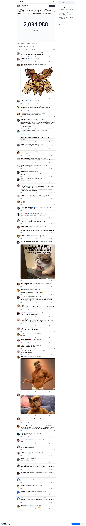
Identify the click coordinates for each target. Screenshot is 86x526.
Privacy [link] (59, 22)
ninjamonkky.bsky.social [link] (26, 283)
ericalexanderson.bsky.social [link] (27, 472)
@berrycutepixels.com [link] (32, 319)
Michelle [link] (22, 465)
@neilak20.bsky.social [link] (36, 220)
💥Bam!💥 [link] (23, 485)
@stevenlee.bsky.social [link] (34, 130)
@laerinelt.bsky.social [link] (29, 171)
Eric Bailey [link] (23, 439)
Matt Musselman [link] (24, 226)
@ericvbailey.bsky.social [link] (31, 439)
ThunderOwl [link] (23, 394)
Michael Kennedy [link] (24, 497)
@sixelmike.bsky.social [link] (31, 119)
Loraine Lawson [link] (24, 165)
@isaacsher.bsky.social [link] (44, 106)
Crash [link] (21, 312)
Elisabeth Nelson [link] (24, 158)
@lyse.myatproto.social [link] (28, 201)
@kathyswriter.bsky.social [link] (44, 418)
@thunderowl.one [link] (31, 394)
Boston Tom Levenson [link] (26, 207)
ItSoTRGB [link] (22, 296)
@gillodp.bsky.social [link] (35, 491)
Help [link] (66, 22)
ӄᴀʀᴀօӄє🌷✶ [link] (23, 319)
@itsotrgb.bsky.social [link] (30, 296)
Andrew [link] (22, 185)
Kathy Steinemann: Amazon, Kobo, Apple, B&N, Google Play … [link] (30, 418)
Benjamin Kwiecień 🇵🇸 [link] (26, 328)
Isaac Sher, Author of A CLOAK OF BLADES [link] (30, 106)
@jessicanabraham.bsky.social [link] (38, 425)
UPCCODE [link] (23, 452)
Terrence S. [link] (23, 458)
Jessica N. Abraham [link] (25, 425)
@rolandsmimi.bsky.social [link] (31, 465)
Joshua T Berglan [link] (24, 195)
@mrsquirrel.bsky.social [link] (44, 241)
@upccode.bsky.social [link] (31, 452)
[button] (18, 2)
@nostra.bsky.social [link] (32, 446)
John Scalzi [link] (23, 58)
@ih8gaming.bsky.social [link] (29, 433)
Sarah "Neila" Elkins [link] (25, 220)
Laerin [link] (22, 171)
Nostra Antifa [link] (23, 446)
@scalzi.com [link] (30, 58)
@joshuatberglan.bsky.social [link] (36, 195)
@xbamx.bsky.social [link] (30, 485)
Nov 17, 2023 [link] (38, 394)
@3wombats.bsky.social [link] (31, 235)
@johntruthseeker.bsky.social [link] (33, 458)
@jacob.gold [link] (29, 151)
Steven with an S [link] (24, 130)
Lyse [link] (21, 201)
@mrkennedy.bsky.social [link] (35, 497)
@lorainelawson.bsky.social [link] (35, 165)
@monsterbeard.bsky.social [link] (29, 52)
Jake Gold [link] (23, 151)
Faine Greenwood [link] (25, 64)
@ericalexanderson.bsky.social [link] (41, 472)
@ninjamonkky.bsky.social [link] (39, 283)
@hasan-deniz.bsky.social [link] (39, 479)
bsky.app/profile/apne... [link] (25, 134)
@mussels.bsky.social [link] (34, 226)
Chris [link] (21, 52)
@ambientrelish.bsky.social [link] (32, 113)
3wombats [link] (23, 235)
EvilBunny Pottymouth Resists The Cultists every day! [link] (30, 241)
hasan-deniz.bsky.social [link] (26, 479)
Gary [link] (21, 289)
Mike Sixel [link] (23, 119)
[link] (18, 6)
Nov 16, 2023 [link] (41, 235)
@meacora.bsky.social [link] (34, 158)
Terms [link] (63, 22)
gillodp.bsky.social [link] (25, 491)
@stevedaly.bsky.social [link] (34, 213)
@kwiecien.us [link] (35, 328)
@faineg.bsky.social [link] (34, 64)
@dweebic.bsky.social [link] (30, 185)
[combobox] (67, 2)
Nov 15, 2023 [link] (39, 52)
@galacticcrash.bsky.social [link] (29, 312)
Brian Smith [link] (23, 113)
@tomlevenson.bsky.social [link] (39, 207)
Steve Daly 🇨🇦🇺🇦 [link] (24, 213)
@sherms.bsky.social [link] (28, 289)
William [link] (22, 433)
